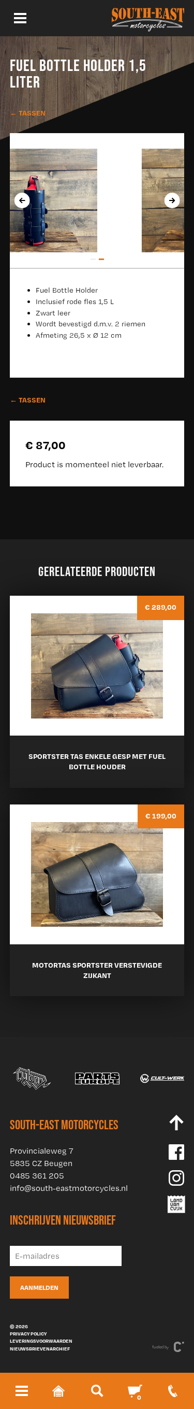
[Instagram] (176, 1178)
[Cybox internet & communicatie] (179, 1347)
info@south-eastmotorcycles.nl (69, 1188)
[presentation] (21, 200)
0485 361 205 (37, 1176)
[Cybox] (32, 1078)
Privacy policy (28, 1333)
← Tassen (28, 112)
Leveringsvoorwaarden (41, 1341)
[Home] (148, 18)
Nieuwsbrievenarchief (40, 1348)
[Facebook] (176, 1152)
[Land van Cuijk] (176, 1204)
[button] (93, 259)
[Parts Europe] (97, 1078)
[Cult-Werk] (162, 1078)
